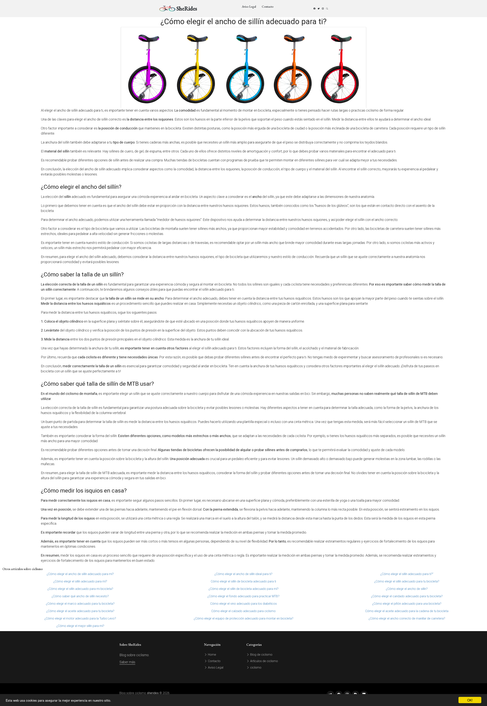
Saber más (127, 662)
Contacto (268, 7)
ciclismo (255, 667)
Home (211, 654)
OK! (470, 700)
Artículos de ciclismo (263, 661)
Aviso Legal (249, 7)
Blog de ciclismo (260, 654)
